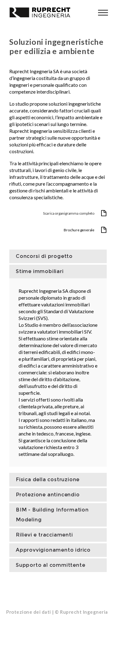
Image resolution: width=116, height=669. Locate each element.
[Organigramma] (58, 214)
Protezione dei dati (28, 612)
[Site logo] (37, 12)
